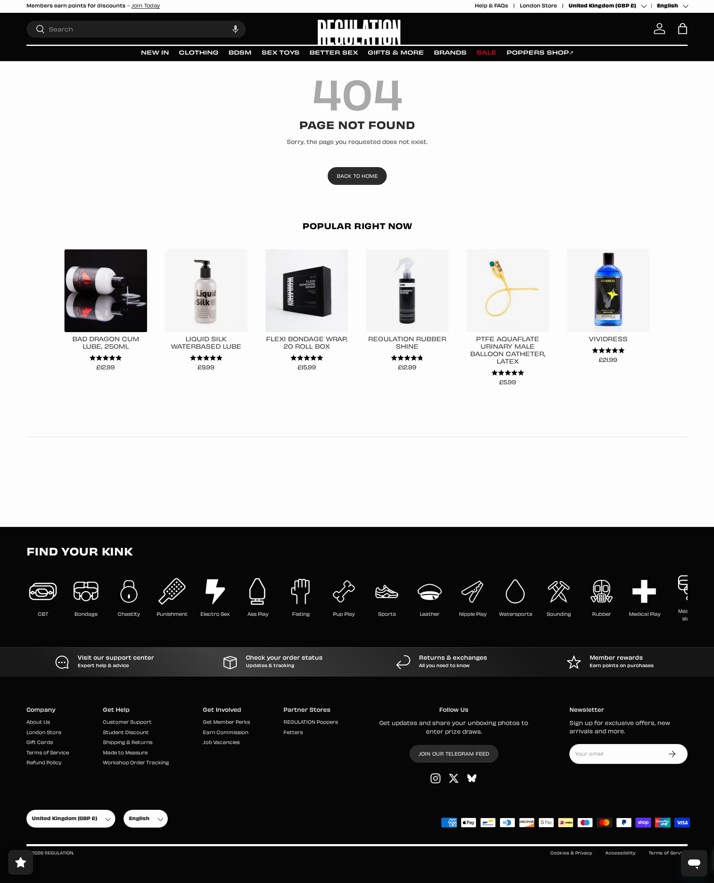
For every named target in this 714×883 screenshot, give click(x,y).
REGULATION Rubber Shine (407, 343)
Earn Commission (225, 733)
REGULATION (59, 853)
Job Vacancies (221, 743)
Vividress (608, 340)
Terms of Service (47, 753)
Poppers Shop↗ (540, 53)
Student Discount (126, 733)
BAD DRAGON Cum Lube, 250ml (105, 343)
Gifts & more (396, 53)
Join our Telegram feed (454, 754)
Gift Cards (39, 743)
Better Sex (333, 53)
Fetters (293, 733)
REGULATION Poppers (310, 722)
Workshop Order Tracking (136, 763)
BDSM (240, 53)
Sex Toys (281, 53)
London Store (538, 6)
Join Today (145, 6)
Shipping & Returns (127, 743)
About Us (38, 722)
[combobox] (136, 28)
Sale (486, 53)
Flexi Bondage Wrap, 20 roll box (306, 343)
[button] (235, 28)
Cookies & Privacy (571, 853)
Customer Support (127, 722)
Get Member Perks (226, 722)
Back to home (357, 176)
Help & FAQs (491, 6)
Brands (450, 53)
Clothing (199, 53)
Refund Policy (44, 763)
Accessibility (620, 853)
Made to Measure (125, 753)
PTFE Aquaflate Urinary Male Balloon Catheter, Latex (507, 351)
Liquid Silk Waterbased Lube (206, 343)
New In (155, 53)
